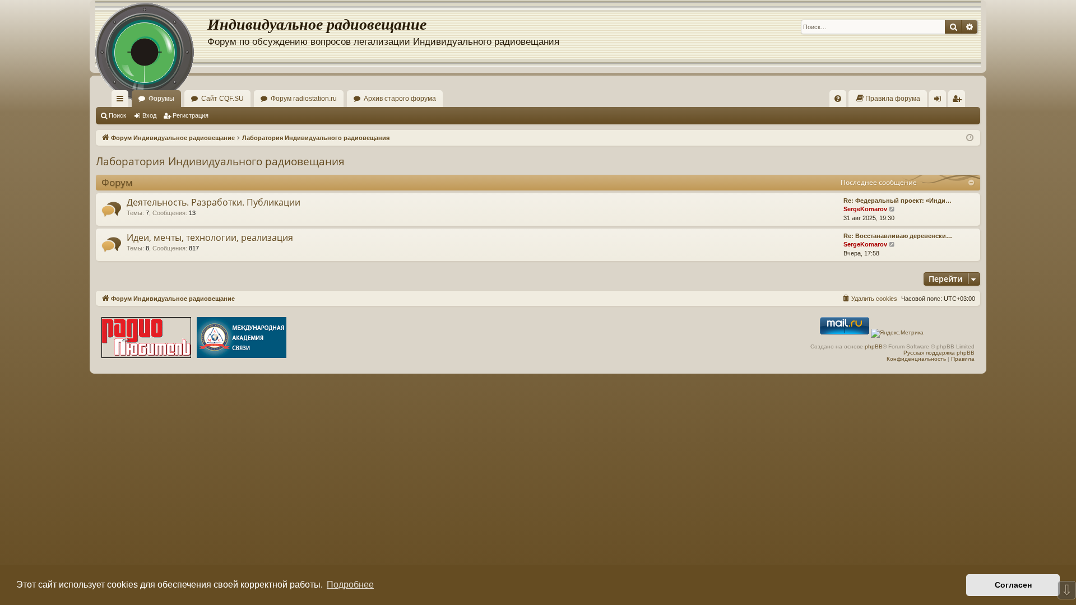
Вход (149, 115)
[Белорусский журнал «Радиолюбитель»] (146, 338)
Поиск (117, 115)
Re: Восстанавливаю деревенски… (897, 235)
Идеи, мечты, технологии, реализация (210, 237)
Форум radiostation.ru (304, 99)
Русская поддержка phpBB (939, 353)
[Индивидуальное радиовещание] (151, 33)
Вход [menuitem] (940, 101)
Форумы (161, 99)
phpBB (874, 346)
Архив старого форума (400, 99)
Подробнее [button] (350, 584)
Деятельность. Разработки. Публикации (213, 202)
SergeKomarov (865, 209)
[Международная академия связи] (241, 338)
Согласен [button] (1013, 584)
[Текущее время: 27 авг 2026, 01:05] (969, 138)
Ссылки (122, 101)
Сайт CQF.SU (222, 99)
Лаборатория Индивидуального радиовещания (220, 161)
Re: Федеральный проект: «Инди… (897, 200)
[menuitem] (837, 98)
